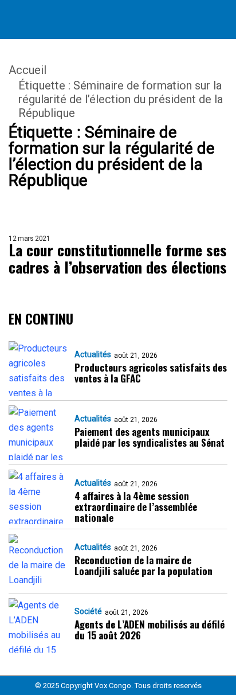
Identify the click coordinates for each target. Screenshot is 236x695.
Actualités (92, 354)
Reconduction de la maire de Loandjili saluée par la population (143, 565)
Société (88, 611)
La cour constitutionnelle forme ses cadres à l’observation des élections (118, 258)
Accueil (27, 70)
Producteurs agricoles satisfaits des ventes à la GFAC (150, 373)
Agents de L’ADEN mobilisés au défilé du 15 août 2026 (149, 630)
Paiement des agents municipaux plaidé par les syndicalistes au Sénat (149, 437)
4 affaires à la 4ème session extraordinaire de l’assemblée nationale (135, 506)
